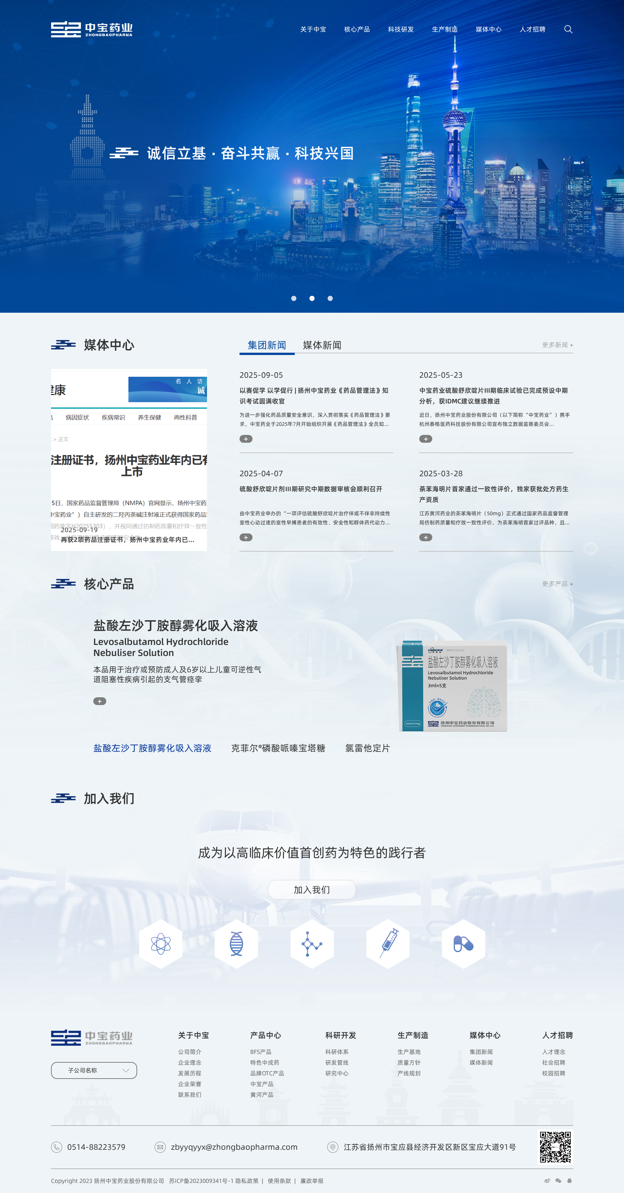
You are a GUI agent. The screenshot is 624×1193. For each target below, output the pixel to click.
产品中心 (265, 1035)
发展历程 (190, 1073)
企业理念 (190, 1063)
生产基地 (409, 1052)
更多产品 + (557, 583)
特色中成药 (265, 1063)
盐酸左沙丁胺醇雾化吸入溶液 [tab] (152, 748)
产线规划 (409, 1073)
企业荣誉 (190, 1084)
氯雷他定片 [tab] (368, 748)
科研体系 (337, 1052)
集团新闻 (267, 345)
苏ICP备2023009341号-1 (201, 1181)
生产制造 (445, 29)
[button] (293, 298)
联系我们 (190, 1095)
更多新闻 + (557, 344)
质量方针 (409, 1063)
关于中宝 (313, 29)
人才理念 (554, 1052)
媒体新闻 (322, 345)
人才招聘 (533, 29)
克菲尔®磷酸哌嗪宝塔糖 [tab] (278, 748)
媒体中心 (489, 29)
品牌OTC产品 (267, 1073)
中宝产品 (262, 1084)
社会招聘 (554, 1063)
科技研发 (401, 29)
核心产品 (357, 29)
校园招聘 (554, 1073)
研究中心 (337, 1073)
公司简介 (190, 1052)
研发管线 (337, 1063)
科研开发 (341, 1035)
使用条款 (279, 1181)
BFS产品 (261, 1052)
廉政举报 (312, 1181)
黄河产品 (262, 1095)
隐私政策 (247, 1181)
